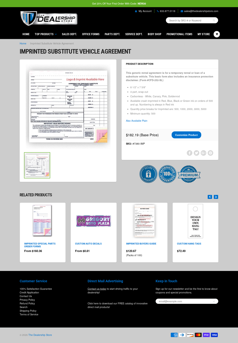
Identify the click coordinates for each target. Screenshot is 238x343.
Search (24, 307)
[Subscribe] (214, 301)
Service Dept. (134, 34)
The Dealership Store (40, 335)
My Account (145, 11)
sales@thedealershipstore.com (201, 11)
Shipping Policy (28, 310)
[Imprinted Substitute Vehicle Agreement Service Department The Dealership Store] (68, 106)
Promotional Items (179, 34)
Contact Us (26, 296)
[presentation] (210, 197)
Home (25, 34)
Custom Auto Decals (43, 243)
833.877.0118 (167, 11)
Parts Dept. (112, 34)
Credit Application (29, 292)
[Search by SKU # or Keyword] (214, 20)
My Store (204, 34)
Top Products (44, 34)
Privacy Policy (27, 299)
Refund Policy (27, 303)
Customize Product (186, 135)
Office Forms (90, 34)
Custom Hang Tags (144, 243)
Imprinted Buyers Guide (96, 243)
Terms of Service (29, 314)
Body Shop (154, 34)
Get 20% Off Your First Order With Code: (119, 3)
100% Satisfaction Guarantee (36, 288)
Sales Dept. (69, 34)
